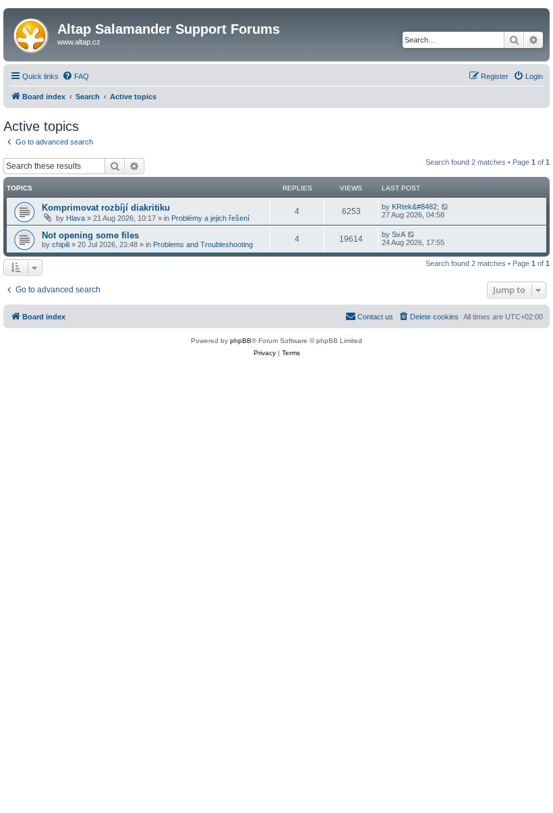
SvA (398, 234)
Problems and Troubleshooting (203, 244)
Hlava (75, 218)
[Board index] (32, 33)
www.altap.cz (78, 42)
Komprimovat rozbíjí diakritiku (106, 208)
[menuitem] (75, 76)
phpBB (241, 340)
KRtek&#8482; (415, 207)
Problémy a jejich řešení (210, 218)
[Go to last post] (445, 207)
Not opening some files (90, 235)
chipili (60, 244)
